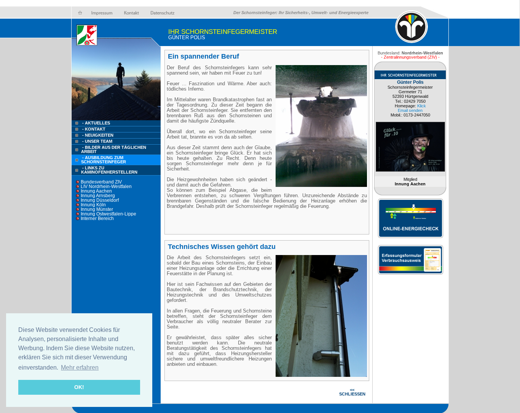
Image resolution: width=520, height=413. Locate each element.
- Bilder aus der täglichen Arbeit (113, 149)
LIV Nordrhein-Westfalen (106, 186)
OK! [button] (79, 387)
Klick (421, 106)
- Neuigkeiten (97, 135)
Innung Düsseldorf (100, 200)
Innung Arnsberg (98, 195)
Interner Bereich (97, 218)
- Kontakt (93, 129)
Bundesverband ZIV (101, 182)
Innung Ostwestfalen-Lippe (108, 214)
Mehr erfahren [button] (80, 367)
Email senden (410, 110)
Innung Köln (93, 204)
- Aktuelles (95, 123)
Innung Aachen (96, 191)
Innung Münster (97, 209)
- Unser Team (97, 141)
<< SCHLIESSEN (352, 391)
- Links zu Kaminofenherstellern (109, 170)
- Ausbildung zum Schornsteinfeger (103, 159)
